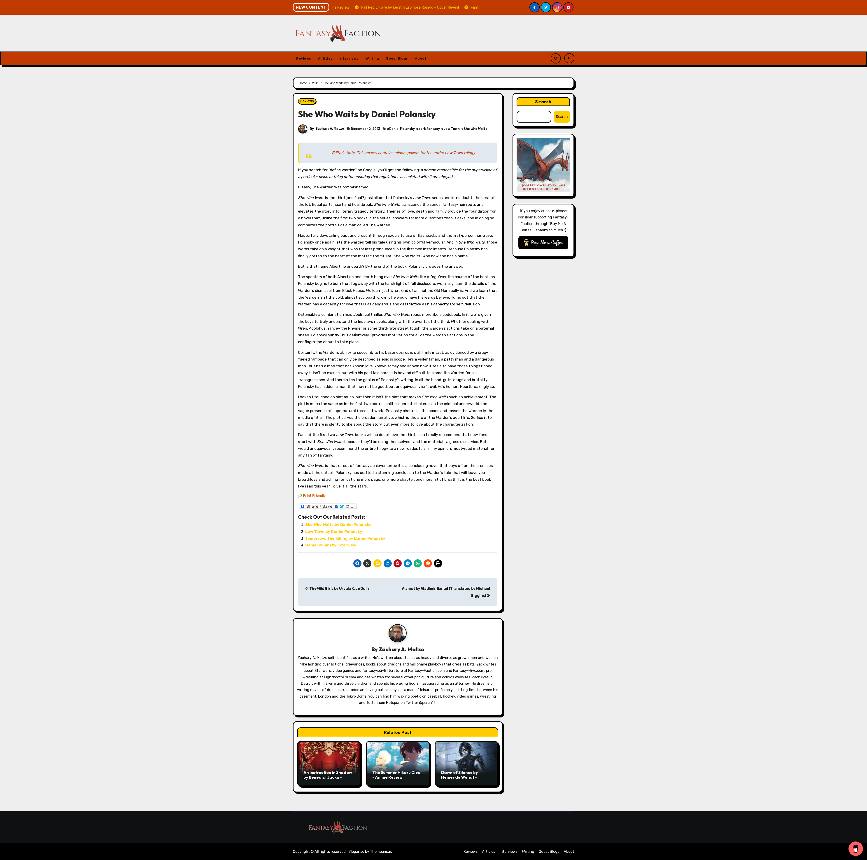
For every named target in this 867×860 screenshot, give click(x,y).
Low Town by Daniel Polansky (333, 531)
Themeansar (380, 851)
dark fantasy (429, 129)
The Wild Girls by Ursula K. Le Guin (339, 588)
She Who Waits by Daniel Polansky (338, 524)
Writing (372, 58)
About (421, 58)
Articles (325, 58)
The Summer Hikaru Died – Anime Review (396, 775)
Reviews (303, 58)
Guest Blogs (397, 58)
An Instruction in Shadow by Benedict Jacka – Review (327, 777)
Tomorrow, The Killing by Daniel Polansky (345, 538)
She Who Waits (475, 129)
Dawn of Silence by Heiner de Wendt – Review (459, 777)
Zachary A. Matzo (329, 129)
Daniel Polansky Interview (330, 545)
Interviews (349, 58)
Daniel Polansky (402, 129)
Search (543, 101)
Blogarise (356, 851)
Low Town (451, 129)
